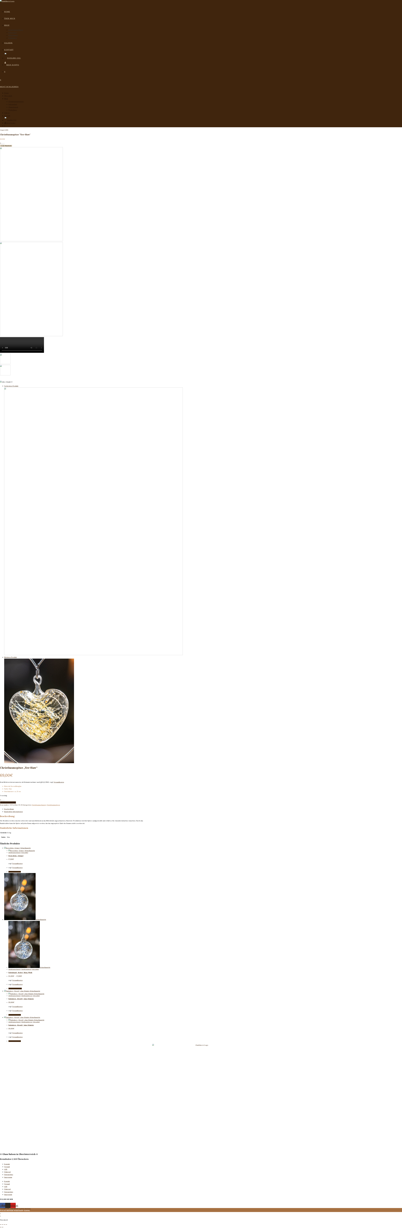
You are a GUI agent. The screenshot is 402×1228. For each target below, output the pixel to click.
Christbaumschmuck (16, 102)
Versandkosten (59, 782)
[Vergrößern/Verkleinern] (0, 1224)
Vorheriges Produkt (11, 386)
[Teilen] (4, 1224)
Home (6, 93)
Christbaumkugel (26, 969)
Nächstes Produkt (10, 657)
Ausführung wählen (15, 988)
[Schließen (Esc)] (6, 1224)
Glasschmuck (13, 107)
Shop (6, 99)
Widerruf (7, 1172)
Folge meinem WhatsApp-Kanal (15, 1210)
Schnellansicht (25, 848)
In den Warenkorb (6, 146)
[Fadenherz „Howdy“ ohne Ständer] (39, 763)
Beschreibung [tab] (9, 809)
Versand (7, 1167)
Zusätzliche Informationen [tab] (13, 812)
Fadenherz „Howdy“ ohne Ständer (21, 999)
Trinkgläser (12, 110)
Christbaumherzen (26, 996)
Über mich (8, 96)
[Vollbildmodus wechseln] (2, 1224)
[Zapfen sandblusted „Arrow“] (93, 655)
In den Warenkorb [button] (14, 872)
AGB (5, 1169)
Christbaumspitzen (53, 805)
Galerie (7, 113)
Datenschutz (8, 1175)
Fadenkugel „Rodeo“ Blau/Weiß (20, 973)
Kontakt (7, 116)
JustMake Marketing (25, 1208)
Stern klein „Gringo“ (16, 856)
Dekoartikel (12, 104)
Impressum (8, 1177)
